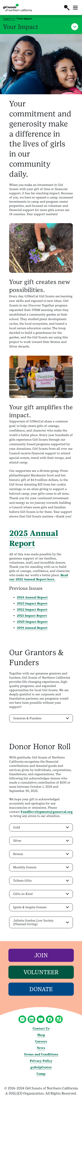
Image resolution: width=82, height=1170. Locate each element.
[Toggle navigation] (75, 7)
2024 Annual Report (32, 597)
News (41, 1048)
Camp (41, 1074)
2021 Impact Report (32, 615)
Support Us (9, 18)
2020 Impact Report (32, 621)
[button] (67, 7)
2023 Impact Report (32, 603)
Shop (41, 1035)
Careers (41, 1041)
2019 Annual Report (32, 628)
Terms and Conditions (41, 1054)
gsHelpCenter (41, 1067)
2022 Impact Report (32, 609)
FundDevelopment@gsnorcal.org (47, 812)
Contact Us (41, 1028)
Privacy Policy (41, 1061)
